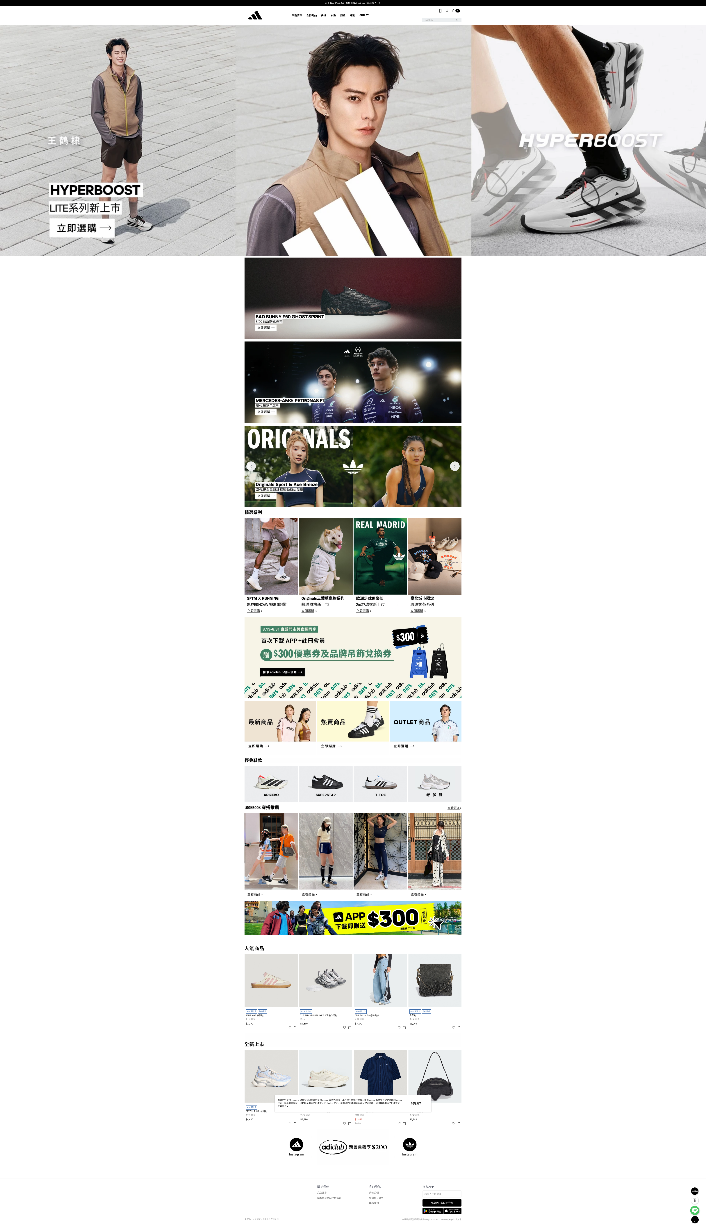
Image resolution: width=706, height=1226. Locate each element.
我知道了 (416, 1103)
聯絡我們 (374, 1203)
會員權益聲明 (376, 1198)
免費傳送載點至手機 (442, 1203)
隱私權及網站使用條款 (329, 1198)
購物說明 (374, 1193)
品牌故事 (322, 1193)
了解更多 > (283, 1106)
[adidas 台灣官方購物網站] (265, 15)
